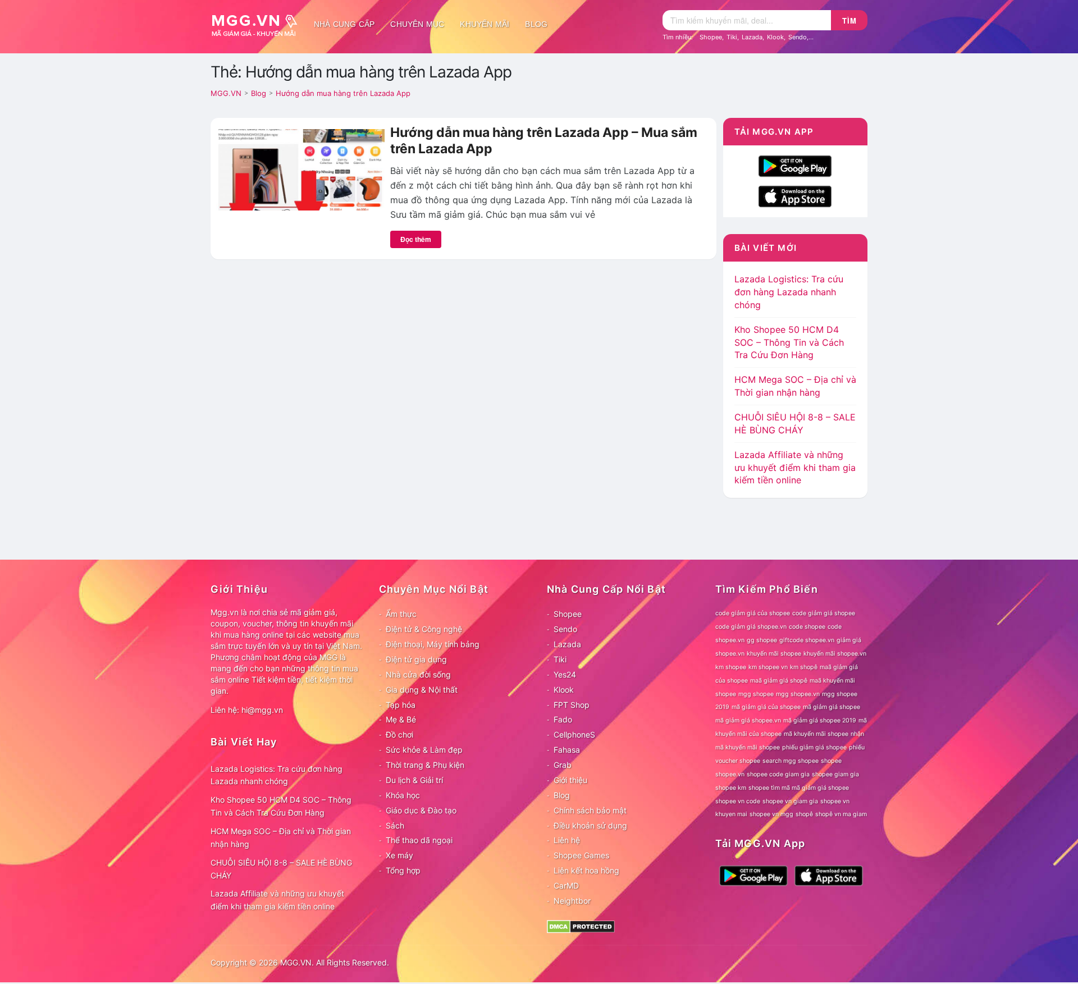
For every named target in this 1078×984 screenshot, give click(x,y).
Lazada (752, 37)
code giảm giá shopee (823, 613)
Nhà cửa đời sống (418, 674)
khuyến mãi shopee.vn (834, 653)
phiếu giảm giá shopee (814, 747)
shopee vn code (737, 801)
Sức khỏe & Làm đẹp (424, 749)
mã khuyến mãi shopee (816, 734)
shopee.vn (729, 774)
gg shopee (762, 640)
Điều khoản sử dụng (590, 825)
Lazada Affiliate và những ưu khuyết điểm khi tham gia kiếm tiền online (795, 467)
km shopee (730, 667)
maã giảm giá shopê (778, 680)
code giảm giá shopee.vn (751, 626)
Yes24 (565, 674)
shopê (804, 814)
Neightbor (572, 900)
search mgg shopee (790, 761)
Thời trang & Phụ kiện (425, 765)
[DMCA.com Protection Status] (581, 925)
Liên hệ (567, 840)
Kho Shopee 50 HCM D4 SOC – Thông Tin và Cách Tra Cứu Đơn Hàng (789, 342)
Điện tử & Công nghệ (424, 629)
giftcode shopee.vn (806, 640)
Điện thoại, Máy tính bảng (432, 644)
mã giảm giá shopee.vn (748, 720)
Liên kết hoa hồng (586, 870)
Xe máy (399, 855)
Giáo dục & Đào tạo (421, 810)
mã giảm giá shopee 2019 (819, 720)
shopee (831, 761)
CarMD (566, 885)
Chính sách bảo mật (590, 810)
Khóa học (403, 795)
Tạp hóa (400, 705)
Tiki (732, 37)
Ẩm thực (401, 614)
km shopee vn (768, 667)
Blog (536, 24)
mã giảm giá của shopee (766, 707)
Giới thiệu (570, 780)
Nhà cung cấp (344, 24)
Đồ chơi (399, 734)
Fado (563, 719)
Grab (563, 765)
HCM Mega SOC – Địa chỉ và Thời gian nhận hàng (281, 837)
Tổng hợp (403, 870)
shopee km (730, 787)
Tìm (849, 20)
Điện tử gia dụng (416, 659)
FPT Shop (572, 705)
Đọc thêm (415, 239)
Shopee (711, 37)
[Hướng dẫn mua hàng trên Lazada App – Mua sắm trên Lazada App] (300, 169)
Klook (775, 37)
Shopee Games (581, 855)
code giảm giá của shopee (752, 613)
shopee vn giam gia (790, 801)
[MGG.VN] (258, 24)
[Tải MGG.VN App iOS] (795, 195)
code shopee (807, 626)
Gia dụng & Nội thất (422, 689)
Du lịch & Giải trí (414, 780)
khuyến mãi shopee (774, 653)
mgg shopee (756, 694)
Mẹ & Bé (401, 719)
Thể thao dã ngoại (419, 840)
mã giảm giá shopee (831, 707)
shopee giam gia (835, 774)
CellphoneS (574, 734)
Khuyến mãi (484, 24)
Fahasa (567, 749)
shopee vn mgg (771, 814)
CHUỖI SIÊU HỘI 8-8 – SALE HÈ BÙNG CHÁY (281, 869)
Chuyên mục (417, 24)
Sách (395, 825)
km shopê (803, 667)
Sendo (797, 37)
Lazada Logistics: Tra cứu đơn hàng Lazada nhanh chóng (788, 291)
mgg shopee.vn (798, 694)
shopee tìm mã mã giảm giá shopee (798, 787)
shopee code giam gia (778, 774)
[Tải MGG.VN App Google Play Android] (795, 165)
